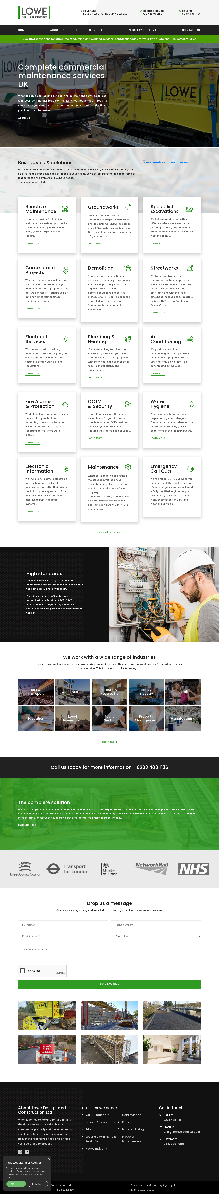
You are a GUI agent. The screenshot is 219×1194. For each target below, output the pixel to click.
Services (95, 30)
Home (22, 30)
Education (93, 1129)
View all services (109, 532)
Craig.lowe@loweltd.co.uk (183, 1132)
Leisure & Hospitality (100, 1122)
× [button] (48, 1159)
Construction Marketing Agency (151, 1185)
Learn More (32, 243)
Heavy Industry (96, 1148)
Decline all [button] (37, 1184)
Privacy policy (65, 1190)
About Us (57, 30)
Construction (131, 1115)
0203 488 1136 (191, 13)
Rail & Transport (97, 1115)
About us (24, 117)
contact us (122, 39)
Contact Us (191, 30)
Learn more (109, 742)
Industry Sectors (142, 30)
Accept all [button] (16, 1184)
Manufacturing (133, 1129)
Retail (126, 1122)
